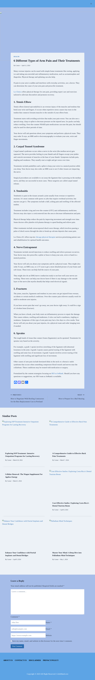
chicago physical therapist (45, 237)
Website (49, 635)
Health (16, 56)
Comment (15, 617)
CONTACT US (21, 660)
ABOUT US (8, 660)
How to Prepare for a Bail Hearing (71, 397)
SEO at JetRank (57, 373)
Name (48, 622)
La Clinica (18, 92)
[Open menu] (91, 3)
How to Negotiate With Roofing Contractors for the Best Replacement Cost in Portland (27, 398)
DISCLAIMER (35, 660)
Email (49, 629)
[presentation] (24, 434)
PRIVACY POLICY (51, 660)
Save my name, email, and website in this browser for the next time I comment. (42, 641)
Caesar (18, 65)
